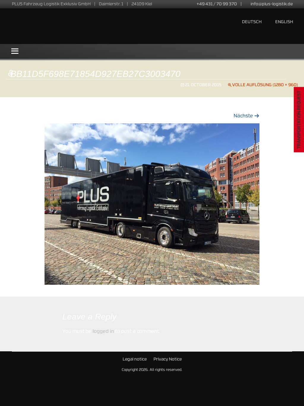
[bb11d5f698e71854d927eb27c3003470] (152, 204)
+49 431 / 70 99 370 (217, 4)
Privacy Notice (167, 359)
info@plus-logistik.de (272, 4)
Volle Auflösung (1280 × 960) (265, 85)
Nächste (246, 116)
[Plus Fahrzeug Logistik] (78, 26)
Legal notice (135, 359)
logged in (103, 331)
